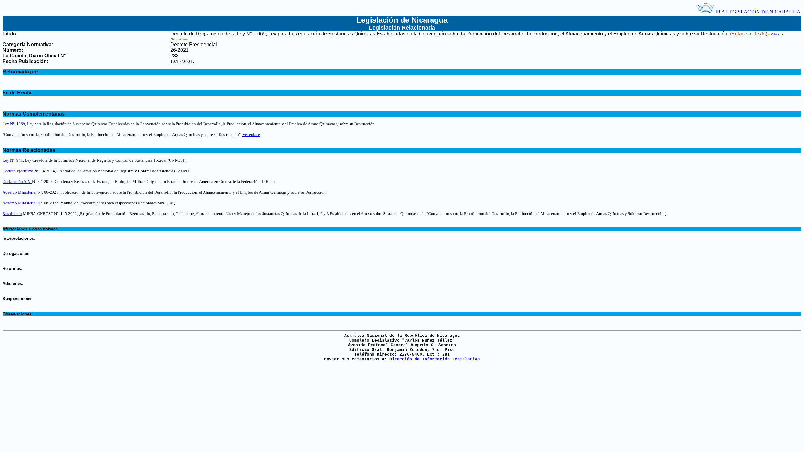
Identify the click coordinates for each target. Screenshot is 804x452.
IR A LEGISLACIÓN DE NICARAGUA (758, 11)
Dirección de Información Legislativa (434, 359)
